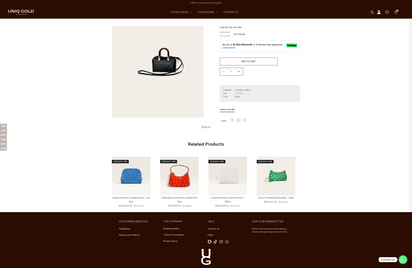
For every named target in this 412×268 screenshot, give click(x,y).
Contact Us (213, 229)
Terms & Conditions (173, 235)
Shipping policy (171, 228)
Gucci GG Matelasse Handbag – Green (276, 198)
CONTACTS (231, 12)
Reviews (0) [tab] (206, 127)
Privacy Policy (170, 241)
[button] (145, 163)
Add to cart (248, 61)
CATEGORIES (180, 12)
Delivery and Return (129, 235)
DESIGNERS (206, 12)
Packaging (124, 229)
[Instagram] (221, 242)
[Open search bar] (372, 12)
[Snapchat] (209, 242)
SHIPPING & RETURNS (227, 109)
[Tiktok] (215, 242)
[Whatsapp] (227, 242)
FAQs (210, 235)
